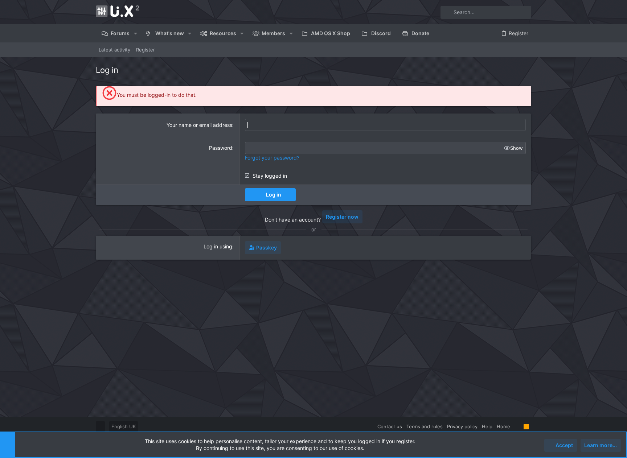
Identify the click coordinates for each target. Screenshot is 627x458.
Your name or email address (199, 125)
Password (220, 148)
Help (487, 426)
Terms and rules (424, 426)
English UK (123, 426)
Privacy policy (462, 426)
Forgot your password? (272, 157)
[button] (135, 33)
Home (503, 426)
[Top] (516, 426)
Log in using (218, 246)
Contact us (389, 426)
